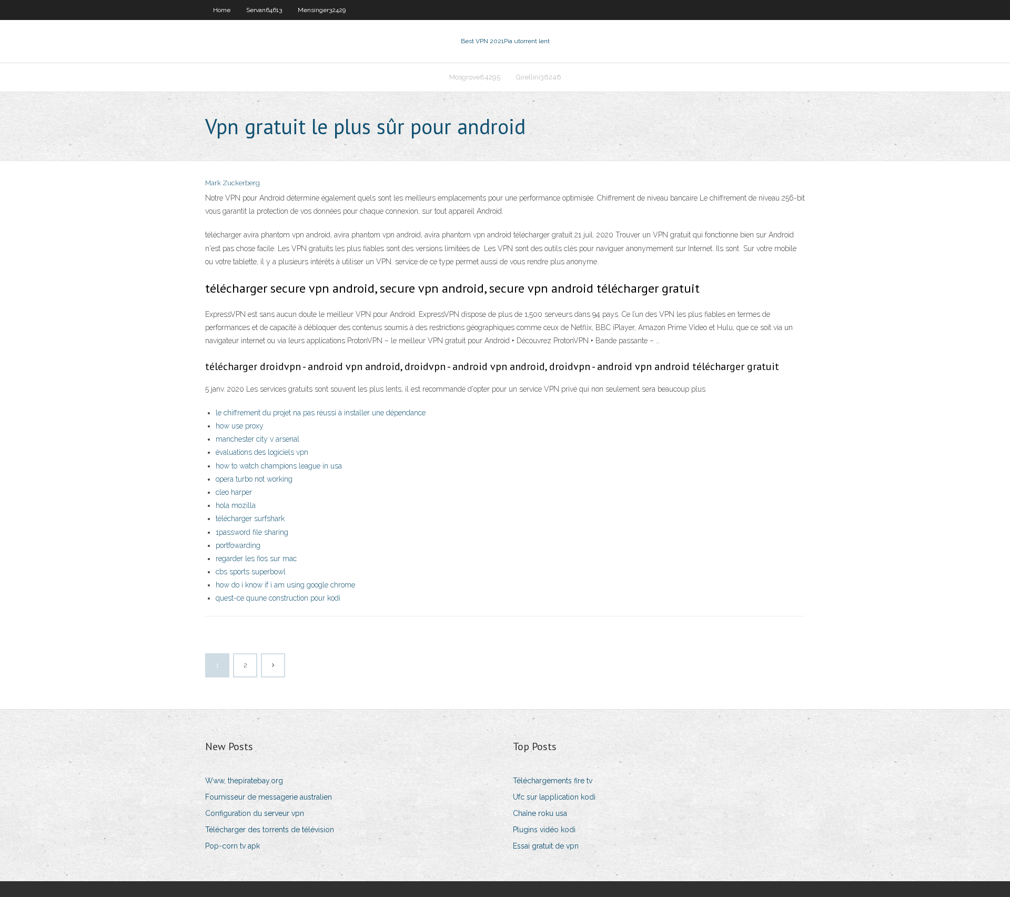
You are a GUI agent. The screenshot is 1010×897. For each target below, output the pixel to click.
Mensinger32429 (322, 10)
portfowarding (238, 545)
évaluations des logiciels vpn (262, 452)
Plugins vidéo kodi (544, 829)
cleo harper (234, 492)
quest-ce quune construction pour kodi (278, 598)
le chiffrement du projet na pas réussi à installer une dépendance (321, 412)
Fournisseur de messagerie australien (268, 797)
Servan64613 (264, 10)
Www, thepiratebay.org (244, 780)
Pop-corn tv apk (232, 846)
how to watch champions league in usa (279, 466)
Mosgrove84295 (474, 77)
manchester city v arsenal (257, 439)
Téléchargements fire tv (552, 780)
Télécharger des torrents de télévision (269, 829)
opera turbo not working (254, 479)
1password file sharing (252, 532)
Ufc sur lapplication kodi (554, 797)
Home (221, 10)
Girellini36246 (538, 77)
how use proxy (240, 426)
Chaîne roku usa (540, 813)
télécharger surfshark (250, 518)
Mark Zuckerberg (232, 183)
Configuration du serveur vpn (254, 813)
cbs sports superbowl (251, 571)
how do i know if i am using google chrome (285, 585)
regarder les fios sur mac (256, 558)
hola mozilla (236, 505)
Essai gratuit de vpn (546, 846)
